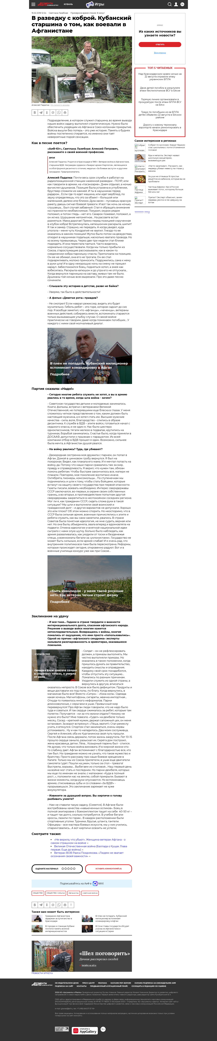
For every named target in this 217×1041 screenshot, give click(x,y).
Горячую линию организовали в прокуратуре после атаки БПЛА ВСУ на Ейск (160, 102)
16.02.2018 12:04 (39, 13)
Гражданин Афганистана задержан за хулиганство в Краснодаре (58, 918)
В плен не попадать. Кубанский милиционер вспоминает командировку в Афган (89, 365)
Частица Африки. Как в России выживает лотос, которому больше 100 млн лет (165, 189)
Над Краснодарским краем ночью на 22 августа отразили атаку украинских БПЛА (160, 77)
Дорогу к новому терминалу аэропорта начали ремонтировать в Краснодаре (160, 128)
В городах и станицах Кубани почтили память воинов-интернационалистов (59, 928)
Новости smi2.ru (42, 973)
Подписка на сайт (64, 986)
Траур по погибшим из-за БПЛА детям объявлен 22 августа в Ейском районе (160, 115)
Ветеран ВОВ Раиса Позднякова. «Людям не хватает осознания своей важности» (87, 854)
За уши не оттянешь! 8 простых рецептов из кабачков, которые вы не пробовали (166, 179)
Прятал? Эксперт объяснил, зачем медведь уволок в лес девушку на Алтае (165, 200)
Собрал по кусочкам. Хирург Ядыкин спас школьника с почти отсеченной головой (166, 147)
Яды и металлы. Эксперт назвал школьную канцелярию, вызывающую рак (164, 158)
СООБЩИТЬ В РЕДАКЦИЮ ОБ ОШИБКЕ (149, 986)
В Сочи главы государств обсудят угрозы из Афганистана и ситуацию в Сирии (112, 928)
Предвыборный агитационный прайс (109, 986)
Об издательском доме (67, 983)
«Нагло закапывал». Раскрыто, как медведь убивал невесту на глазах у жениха (166, 168)
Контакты (81, 986)
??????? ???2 (142, 212)
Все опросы (160, 53)
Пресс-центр (88, 983)
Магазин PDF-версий (121, 983)
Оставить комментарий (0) (108, 869)
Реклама (102, 983)
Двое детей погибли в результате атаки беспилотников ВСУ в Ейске (160, 89)
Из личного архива (60, 105)
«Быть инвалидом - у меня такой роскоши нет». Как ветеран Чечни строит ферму (86, 593)
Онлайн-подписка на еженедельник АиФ (155, 983)
